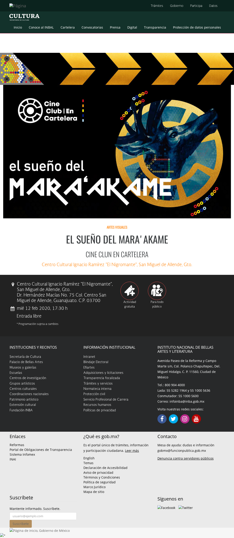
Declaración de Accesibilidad (105, 468)
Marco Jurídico (94, 487)
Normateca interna (97, 389)
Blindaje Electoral (95, 362)
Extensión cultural (23, 405)
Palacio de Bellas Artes (26, 362)
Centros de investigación (28, 378)
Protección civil (94, 394)
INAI (13, 459)
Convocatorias (92, 27)
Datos (213, 5)
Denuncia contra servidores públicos (185, 458)
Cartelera (68, 27)
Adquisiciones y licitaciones (103, 373)
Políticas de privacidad (99, 410)
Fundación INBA (21, 410)
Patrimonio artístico (24, 399)
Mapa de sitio (93, 492)
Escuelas (16, 373)
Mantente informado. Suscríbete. (35, 508)
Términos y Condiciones (101, 477)
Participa (196, 5)
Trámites (157, 5)
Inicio (18, 27)
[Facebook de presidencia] (166, 507)
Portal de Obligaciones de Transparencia (41, 449)
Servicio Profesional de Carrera (105, 399)
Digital (132, 27)
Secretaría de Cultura (25, 357)
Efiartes (89, 367)
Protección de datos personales (197, 27)
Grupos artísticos (22, 383)
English (89, 458)
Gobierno (176, 5)
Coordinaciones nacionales (29, 394)
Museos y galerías (23, 367)
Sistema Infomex (22, 454)
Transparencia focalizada (101, 378)
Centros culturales (23, 389)
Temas (88, 463)
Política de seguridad (99, 482)
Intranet (89, 357)
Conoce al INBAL (41, 27)
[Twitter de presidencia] (185, 507)
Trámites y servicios (98, 383)
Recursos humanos (97, 405)
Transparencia (155, 27)
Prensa (115, 27)
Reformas (17, 445)
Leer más (132, 450)
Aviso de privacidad (98, 472)
